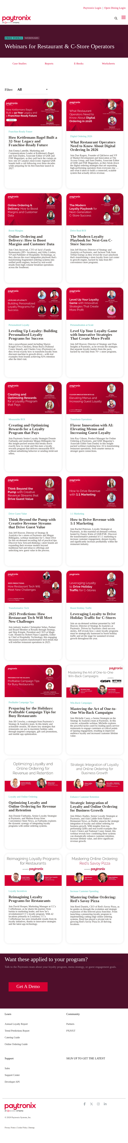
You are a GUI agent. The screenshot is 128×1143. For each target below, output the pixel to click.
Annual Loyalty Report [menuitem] (16, 1024)
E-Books (79, 63)
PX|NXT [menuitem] (70, 1030)
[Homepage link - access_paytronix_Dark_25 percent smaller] (20, 1110)
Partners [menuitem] (70, 1024)
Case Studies (19, 63)
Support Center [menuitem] (12, 1075)
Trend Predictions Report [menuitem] (17, 1030)
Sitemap (31, 1128)
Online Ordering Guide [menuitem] (16, 1044)
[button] (123, 17)
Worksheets (108, 63)
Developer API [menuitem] (12, 1081)
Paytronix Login (92, 7)
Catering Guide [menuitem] (12, 1037)
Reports (49, 63)
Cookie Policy (22, 1128)
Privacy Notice (10, 1128)
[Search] (116, 18)
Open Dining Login (115, 7)
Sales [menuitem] (7, 1068)
